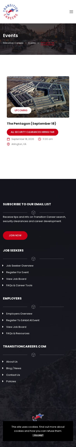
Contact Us (13, 375)
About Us (12, 361)
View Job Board (16, 279)
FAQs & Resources (17, 333)
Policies (11, 381)
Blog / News (13, 368)
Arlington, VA (18, 144)
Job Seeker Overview (20, 265)
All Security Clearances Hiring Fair (32, 132)
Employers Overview (19, 313)
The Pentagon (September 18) (31, 123)
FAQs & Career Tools (19, 285)
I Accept (38, 435)
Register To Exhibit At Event (22, 320)
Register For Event (17, 272)
